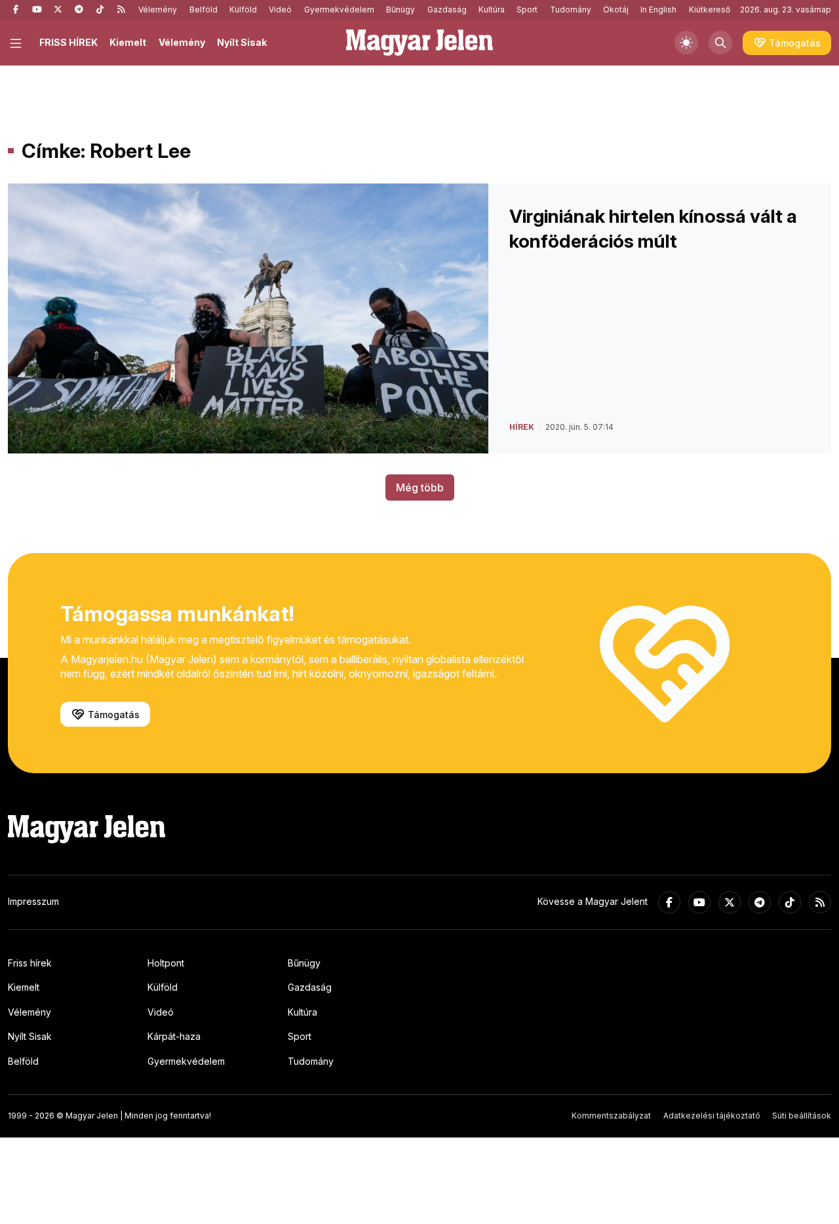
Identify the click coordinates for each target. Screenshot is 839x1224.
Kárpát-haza (174, 1036)
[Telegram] (79, 10)
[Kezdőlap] (419, 42)
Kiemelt (127, 42)
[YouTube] (37, 10)
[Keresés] (720, 42)
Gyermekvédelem (339, 9)
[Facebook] (16, 10)
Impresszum (33, 901)
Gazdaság (447, 9)
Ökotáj (616, 9)
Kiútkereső (709, 9)
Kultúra (491, 9)
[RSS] (120, 10)
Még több (420, 487)
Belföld (203, 9)
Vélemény (157, 9)
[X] (58, 10)
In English (658, 9)
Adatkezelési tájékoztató (711, 1115)
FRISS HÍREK (68, 42)
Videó (280, 9)
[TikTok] (99, 10)
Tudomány (570, 9)
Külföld (243, 9)
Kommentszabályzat (611, 1115)
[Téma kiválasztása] (686, 42)
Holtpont (165, 962)
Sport (527, 9)
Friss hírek (30, 962)
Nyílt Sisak (242, 42)
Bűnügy (400, 9)
